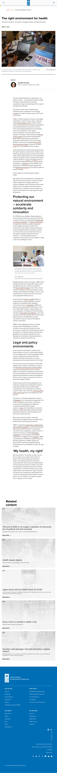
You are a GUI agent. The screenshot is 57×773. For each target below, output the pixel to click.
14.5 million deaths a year (22, 123)
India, (21, 408)
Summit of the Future (36, 222)
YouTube (48, 756)
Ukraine (35, 160)
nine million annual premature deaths (27, 143)
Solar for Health (29, 299)
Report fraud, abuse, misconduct (44, 744)
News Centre (8, 713)
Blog (12, 9)
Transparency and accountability (12, 705)
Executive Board (9, 697)
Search (4, 3)
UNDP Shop (32, 719)
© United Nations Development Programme (15, 765)
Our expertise (32, 699)
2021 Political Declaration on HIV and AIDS (28, 368)
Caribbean (35, 437)
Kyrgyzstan (17, 400)
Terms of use (49, 752)
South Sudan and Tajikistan (28, 313)
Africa (25, 437)
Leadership (7, 694)
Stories (6, 724)
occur (14, 146)
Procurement (32, 716)
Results (6, 716)
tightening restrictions (22, 167)
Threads (42, 756)
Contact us (32, 724)
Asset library (8, 727)
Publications (8, 719)
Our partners (8, 699)
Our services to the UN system (36, 702)
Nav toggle (53, 3)
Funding (7, 702)
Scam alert (49, 749)
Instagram (45, 756)
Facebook (39, 756)
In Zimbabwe (30, 305)
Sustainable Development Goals (37, 691)
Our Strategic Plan (33, 697)
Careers (31, 713)
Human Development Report (36, 694)
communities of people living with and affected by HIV (28, 426)
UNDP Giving (32, 721)
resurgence (25, 163)
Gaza (27, 160)
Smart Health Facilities (23, 288)
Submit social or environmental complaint (42, 747)
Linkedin (36, 756)
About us (7, 691)
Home (8, 9)
